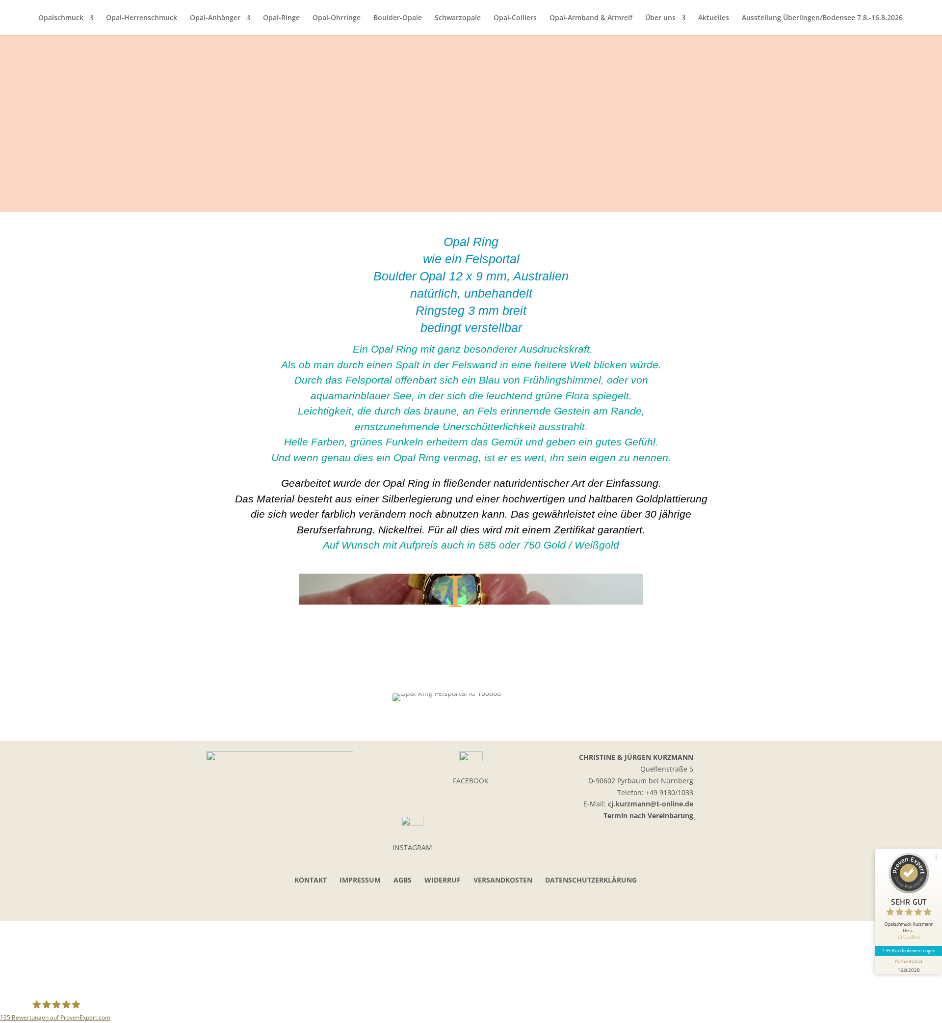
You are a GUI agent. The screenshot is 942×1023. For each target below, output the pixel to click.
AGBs (402, 880)
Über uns (660, 18)
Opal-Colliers (515, 18)
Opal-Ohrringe (337, 18)
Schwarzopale (458, 18)
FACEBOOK (471, 780)
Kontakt (310, 880)
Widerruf (442, 880)
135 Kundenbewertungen (908, 950)
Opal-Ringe (281, 18)
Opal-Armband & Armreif (591, 18)
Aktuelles (713, 18)
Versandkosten (502, 880)
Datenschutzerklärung (591, 880)
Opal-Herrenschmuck (141, 18)
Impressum (360, 880)
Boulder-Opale (397, 18)
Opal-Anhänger (215, 18)
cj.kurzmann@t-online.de (650, 803)
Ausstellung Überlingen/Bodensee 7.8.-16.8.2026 (822, 18)
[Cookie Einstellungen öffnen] (73, 991)
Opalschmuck (60, 18)
